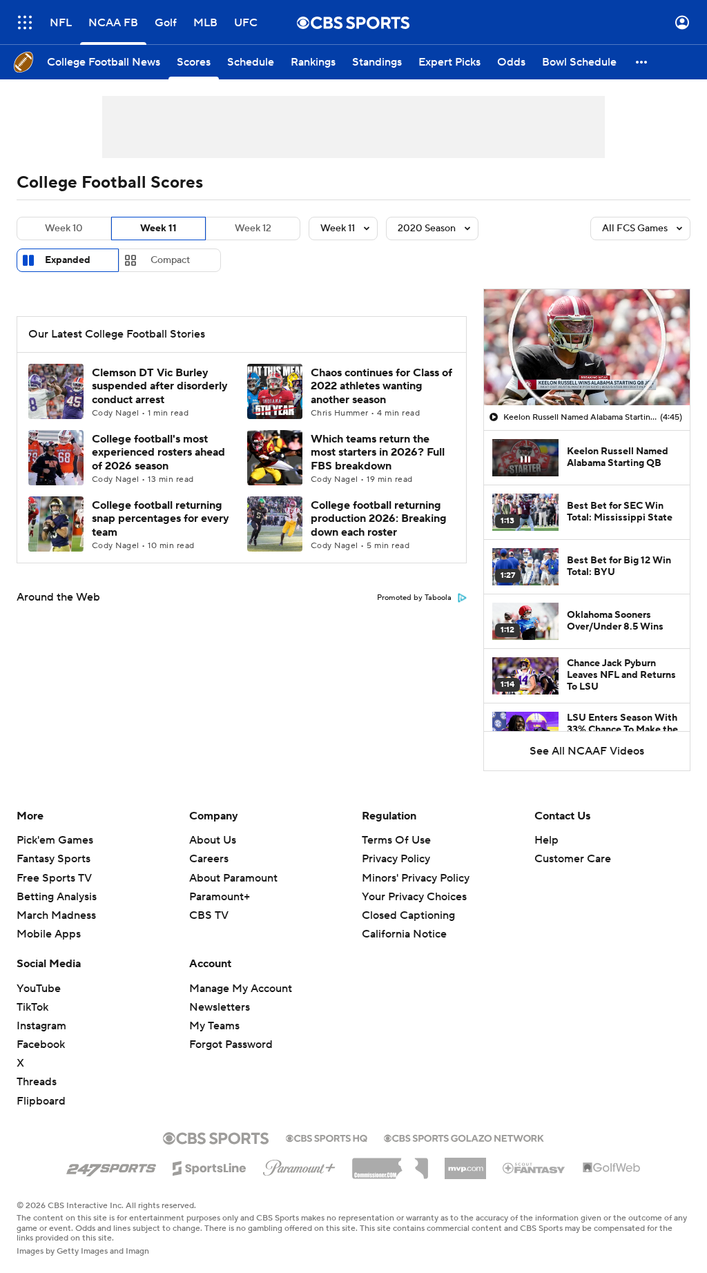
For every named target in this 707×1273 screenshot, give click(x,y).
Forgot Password (231, 1044)
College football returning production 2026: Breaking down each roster (379, 518)
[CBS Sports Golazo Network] (464, 1137)
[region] (587, 347)
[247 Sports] (111, 1166)
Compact (170, 260)
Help (546, 840)
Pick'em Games (55, 840)
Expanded (67, 260)
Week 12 (253, 228)
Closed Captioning (408, 915)
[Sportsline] (209, 1166)
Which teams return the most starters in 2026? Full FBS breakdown (378, 452)
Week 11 (158, 228)
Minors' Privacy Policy (415, 878)
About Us (212, 840)
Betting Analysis (57, 897)
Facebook (41, 1044)
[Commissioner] (390, 1163)
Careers (209, 859)
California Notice (404, 934)
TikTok (32, 1007)
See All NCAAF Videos (587, 751)
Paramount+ (219, 897)
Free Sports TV (54, 878)
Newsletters (219, 1007)
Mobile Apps (49, 934)
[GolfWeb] (612, 1168)
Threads (37, 1082)
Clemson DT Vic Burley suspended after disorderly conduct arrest (160, 386)
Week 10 (64, 228)
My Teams (214, 1026)
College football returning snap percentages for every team (160, 518)
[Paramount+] (299, 1165)
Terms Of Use (396, 840)
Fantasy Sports (53, 859)
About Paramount (233, 878)
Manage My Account (240, 988)
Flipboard (41, 1101)
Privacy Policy (396, 859)
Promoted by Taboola (414, 598)
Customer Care (572, 859)
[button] (24, 22)
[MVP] (465, 1163)
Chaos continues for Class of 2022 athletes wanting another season (381, 386)
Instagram (41, 1026)
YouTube (39, 988)
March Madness (56, 915)
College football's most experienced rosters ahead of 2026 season (158, 452)
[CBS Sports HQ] (326, 1137)
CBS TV (209, 915)
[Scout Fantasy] (534, 1167)
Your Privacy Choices (414, 897)
